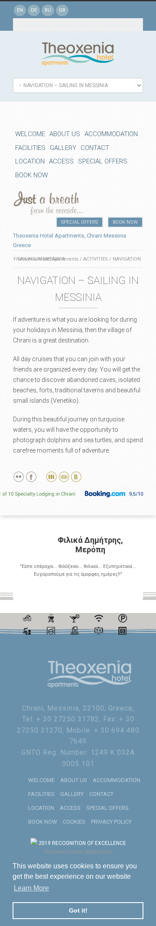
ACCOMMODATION (111, 134)
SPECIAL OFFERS (102, 161)
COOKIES (74, 821)
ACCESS (61, 161)
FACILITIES (30, 148)
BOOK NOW (31, 175)
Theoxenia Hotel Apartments (78, 852)
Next (133, 590)
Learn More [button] (31, 888)
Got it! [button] (78, 910)
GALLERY (63, 148)
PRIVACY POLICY (111, 821)
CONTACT (95, 148)
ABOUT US (64, 134)
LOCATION (30, 161)
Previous (125, 590)
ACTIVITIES (95, 259)
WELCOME (30, 134)
